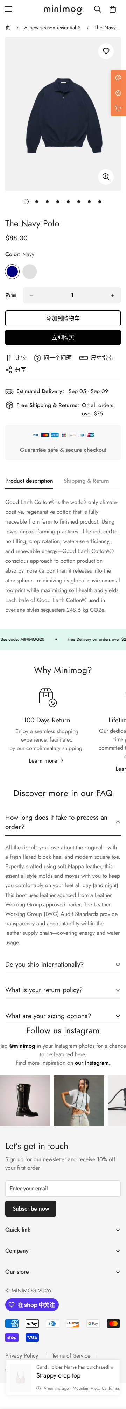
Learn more (43, 761)
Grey (30, 272)
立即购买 (63, 338)
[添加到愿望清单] (106, 51)
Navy (12, 272)
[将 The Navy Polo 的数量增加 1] (112, 295)
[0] (113, 9)
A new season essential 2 (52, 27)
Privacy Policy (21, 1356)
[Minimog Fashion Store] (63, 9)
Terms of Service (71, 1356)
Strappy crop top (58, 1375)
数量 (10, 295)
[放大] (106, 177)
